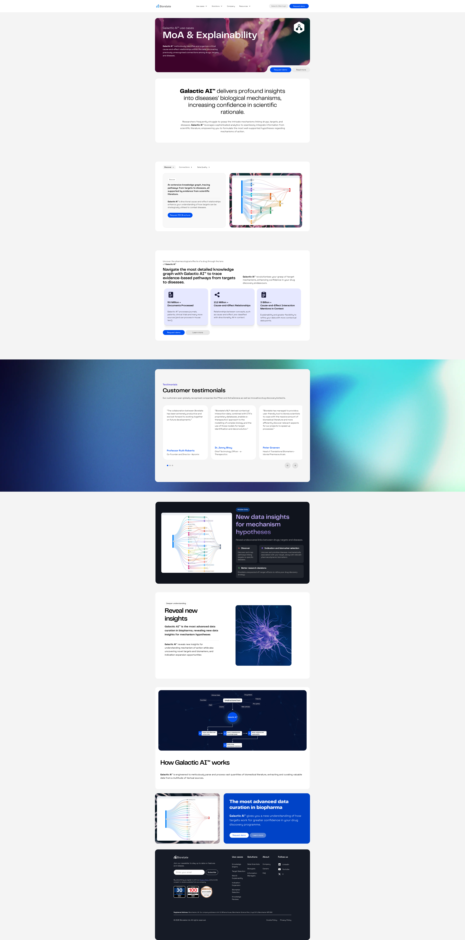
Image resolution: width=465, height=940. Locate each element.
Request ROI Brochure (180, 215)
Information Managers (252, 874)
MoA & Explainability (237, 877)
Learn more (258, 835)
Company (231, 6)
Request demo (280, 69)
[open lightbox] (266, 200)
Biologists (251, 869)
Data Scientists (253, 864)
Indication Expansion (236, 884)
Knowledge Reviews (236, 898)
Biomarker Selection (236, 891)
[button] (202, 6)
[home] (167, 6)
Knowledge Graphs (236, 865)
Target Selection (238, 871)
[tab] (169, 167)
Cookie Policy (271, 920)
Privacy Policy (285, 920)
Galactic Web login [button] (278, 6)
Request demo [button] (299, 6)
